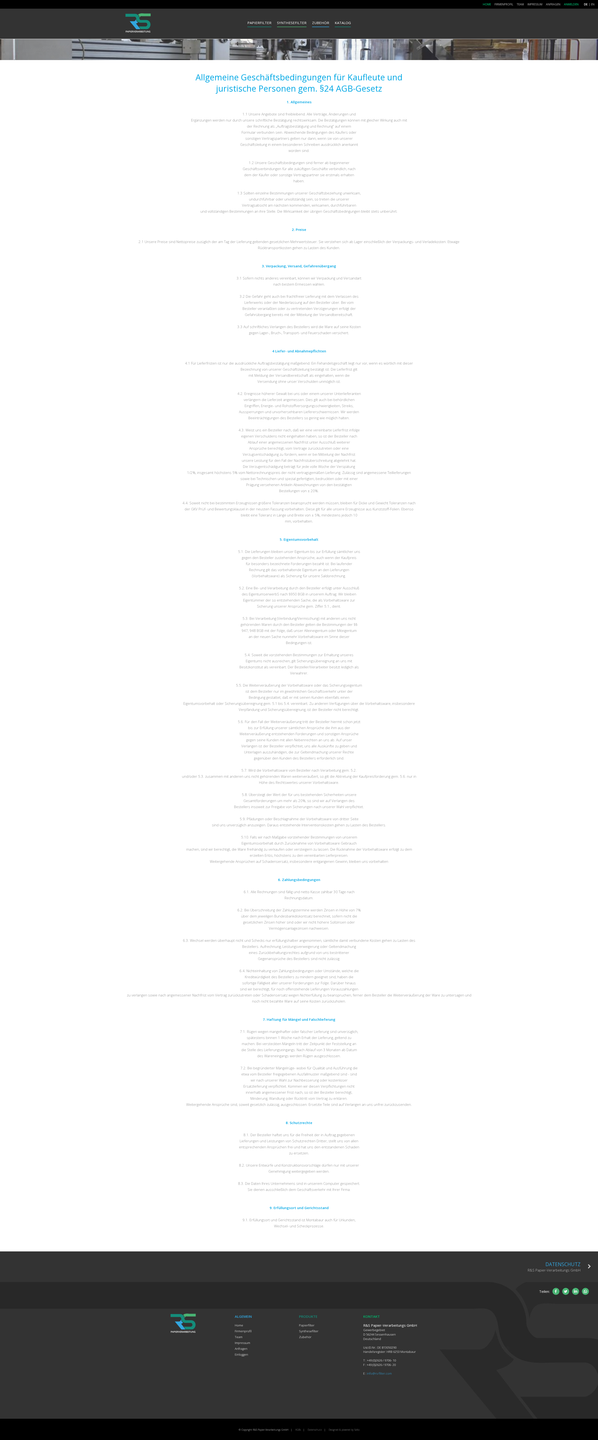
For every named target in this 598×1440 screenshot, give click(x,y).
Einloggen (241, 1354)
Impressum (534, 4)
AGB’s (298, 1429)
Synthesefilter (291, 22)
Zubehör (320, 22)
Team (520, 4)
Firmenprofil (504, 4)
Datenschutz (315, 1429)
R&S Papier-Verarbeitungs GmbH (554, 1266)
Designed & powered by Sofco (344, 1429)
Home (487, 4)
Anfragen (553, 4)
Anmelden (571, 4)
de (585, 4)
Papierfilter (259, 22)
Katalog (343, 22)
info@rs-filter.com (379, 1373)
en (592, 4)
